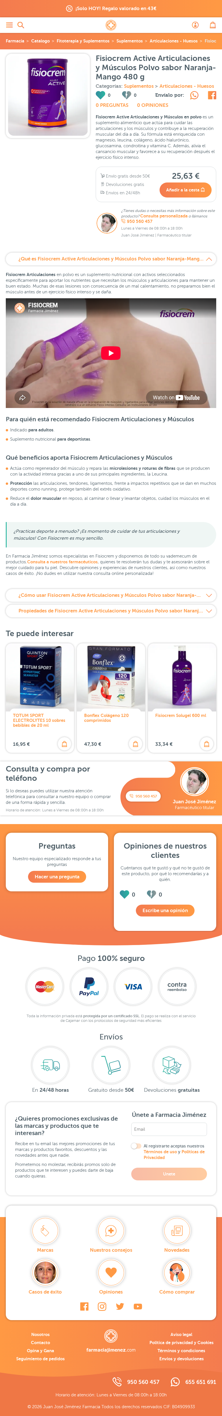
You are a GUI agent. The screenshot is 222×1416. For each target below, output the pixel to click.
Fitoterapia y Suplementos (83, 40)
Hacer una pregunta (57, 877)
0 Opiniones (152, 105)
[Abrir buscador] (20, 25)
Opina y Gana (40, 1350)
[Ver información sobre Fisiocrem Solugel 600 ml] (182, 677)
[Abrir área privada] (195, 25)
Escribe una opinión (165, 910)
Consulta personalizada (164, 216)
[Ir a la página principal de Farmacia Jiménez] (111, 25)
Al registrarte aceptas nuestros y (174, 1152)
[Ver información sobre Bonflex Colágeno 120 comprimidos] (111, 677)
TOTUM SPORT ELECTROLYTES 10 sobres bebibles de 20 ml (39, 720)
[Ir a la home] (111, 1341)
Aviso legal (181, 1334)
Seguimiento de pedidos (40, 1358)
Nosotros (40, 1334)
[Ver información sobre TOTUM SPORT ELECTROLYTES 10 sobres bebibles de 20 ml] (40, 677)
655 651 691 (200, 1382)
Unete (169, 1173)
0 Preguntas (112, 105)
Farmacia (15, 40)
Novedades (177, 1250)
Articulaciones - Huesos (174, 40)
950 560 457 (139, 221)
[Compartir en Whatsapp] (194, 96)
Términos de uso (160, 1151)
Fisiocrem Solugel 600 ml (180, 715)
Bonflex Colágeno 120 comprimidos (106, 718)
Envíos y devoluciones (181, 1358)
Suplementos (129, 40)
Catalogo (40, 40)
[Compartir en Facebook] (212, 96)
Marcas (45, 1250)
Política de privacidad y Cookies (181, 1342)
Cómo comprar (177, 1292)
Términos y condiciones (181, 1350)
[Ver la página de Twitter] (120, 1306)
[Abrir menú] (9, 25)
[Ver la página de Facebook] (84, 1306)
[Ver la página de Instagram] (102, 1306)
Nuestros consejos (111, 1250)
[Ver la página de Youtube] (138, 1306)
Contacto (40, 1342)
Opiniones (111, 1292)
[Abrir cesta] (212, 25)
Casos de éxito (45, 1292)
